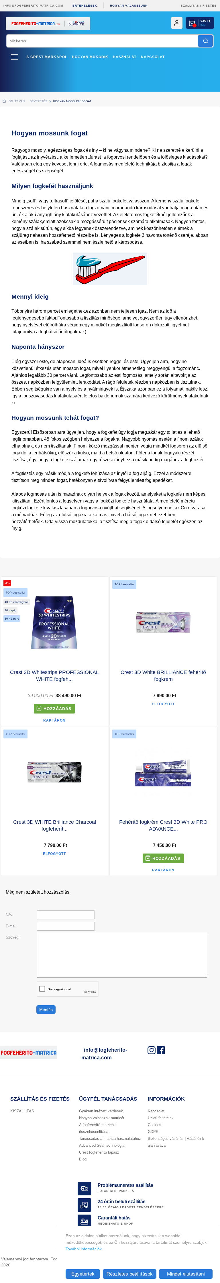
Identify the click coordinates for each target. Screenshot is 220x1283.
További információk (84, 1249)
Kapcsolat (153, 57)
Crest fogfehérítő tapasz (99, 1152)
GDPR (153, 1132)
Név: (9, 915)
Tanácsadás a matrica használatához (110, 1138)
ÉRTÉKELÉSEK (84, 5)
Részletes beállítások (130, 1274)
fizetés (210, 5)
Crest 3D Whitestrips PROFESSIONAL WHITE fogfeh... (54, 675)
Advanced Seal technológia (101, 1145)
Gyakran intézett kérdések (101, 1111)
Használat (124, 57)
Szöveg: (12, 937)
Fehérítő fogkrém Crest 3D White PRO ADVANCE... (163, 825)
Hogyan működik (90, 57)
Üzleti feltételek (161, 1118)
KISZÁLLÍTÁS (22, 1111)
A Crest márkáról (46, 57)
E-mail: (11, 926)
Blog (83, 1159)
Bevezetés (38, 101)
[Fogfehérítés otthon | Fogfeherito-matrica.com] (110, 32)
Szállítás (190, 5)
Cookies (154, 1125)
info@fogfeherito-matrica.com (33, 5)
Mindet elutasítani (186, 1274)
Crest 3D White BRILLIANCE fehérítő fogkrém (163, 675)
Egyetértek (83, 1274)
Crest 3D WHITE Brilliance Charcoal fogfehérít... (54, 825)
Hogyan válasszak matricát (101, 1118)
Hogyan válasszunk (129, 5)
